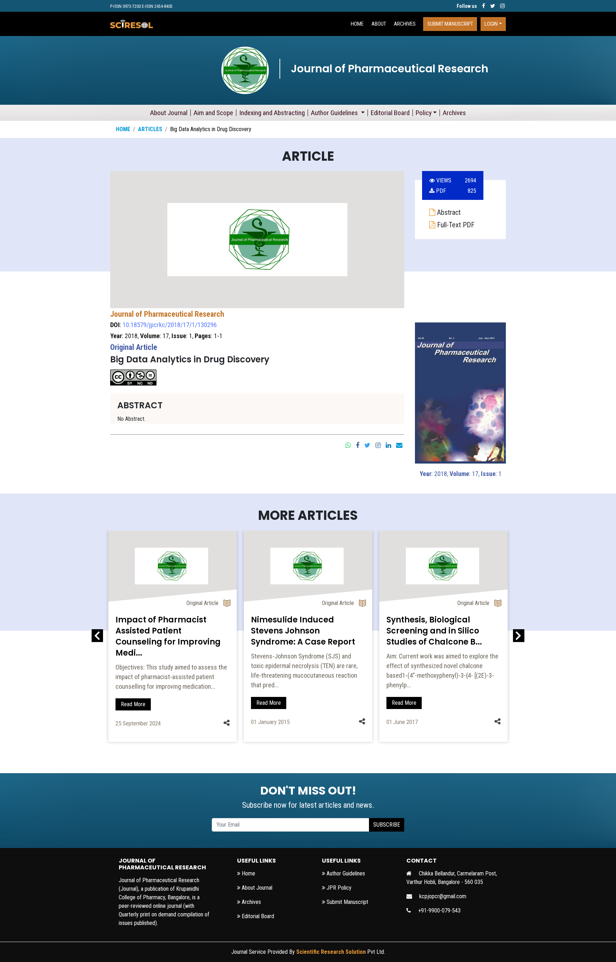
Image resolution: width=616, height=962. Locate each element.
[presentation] (97, 636)
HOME (357, 24)
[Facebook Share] (357, 445)
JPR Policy (338, 887)
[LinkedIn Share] (388, 445)
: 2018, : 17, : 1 (461, 473)
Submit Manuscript (450, 24)
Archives (405, 24)
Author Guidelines (335, 112)
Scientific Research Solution (331, 951)
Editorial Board (390, 112)
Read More (133, 704)
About (378, 24)
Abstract (448, 212)
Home (123, 129)
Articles (150, 129)
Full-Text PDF (454, 225)
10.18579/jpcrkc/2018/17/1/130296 (170, 325)
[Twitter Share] (367, 445)
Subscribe (386, 824)
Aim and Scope (213, 112)
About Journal (169, 112)
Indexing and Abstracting (272, 112)
